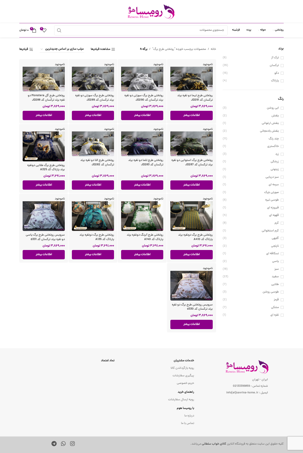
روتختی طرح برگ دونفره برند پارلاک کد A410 (195, 237)
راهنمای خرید (186, 392)
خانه (213, 49)
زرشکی (275, 162)
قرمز (276, 300)
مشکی (275, 307)
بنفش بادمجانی (269, 131)
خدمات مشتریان (184, 360)
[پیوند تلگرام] (54, 444)
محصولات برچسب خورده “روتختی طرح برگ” (179, 49)
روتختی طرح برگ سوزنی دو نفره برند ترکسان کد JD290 (143, 97)
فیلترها (23, 49)
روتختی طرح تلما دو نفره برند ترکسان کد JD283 (145, 162)
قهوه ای (274, 215)
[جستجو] (59, 30)
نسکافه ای (272, 254)
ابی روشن (273, 108)
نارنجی (275, 246)
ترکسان (274, 65)
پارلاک (275, 81)
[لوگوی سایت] (151, 12)
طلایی (275, 284)
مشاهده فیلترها (100, 49)
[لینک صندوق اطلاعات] (208, 444)
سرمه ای (274, 185)
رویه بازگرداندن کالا (182, 368)
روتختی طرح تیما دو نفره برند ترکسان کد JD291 (195, 97)
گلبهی (275, 238)
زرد (277, 154)
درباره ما (189, 416)
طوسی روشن (271, 292)
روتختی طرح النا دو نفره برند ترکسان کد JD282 (97, 162)
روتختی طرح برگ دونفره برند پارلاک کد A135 (96, 237)
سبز (276, 269)
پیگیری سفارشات (183, 375)
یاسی (275, 261)
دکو (276, 73)
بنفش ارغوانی (270, 123)
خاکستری (273, 146)
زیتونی (275, 169)
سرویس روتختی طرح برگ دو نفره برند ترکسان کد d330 (192, 307)
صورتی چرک (271, 192)
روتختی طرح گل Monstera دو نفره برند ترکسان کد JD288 (46, 97)
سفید (275, 277)
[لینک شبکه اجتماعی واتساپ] (63, 444)
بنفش (275, 116)
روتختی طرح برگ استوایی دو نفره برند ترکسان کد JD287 (192, 162)
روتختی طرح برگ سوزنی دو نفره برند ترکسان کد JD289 (94, 97)
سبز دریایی (272, 177)
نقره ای (274, 315)
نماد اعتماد (107, 360)
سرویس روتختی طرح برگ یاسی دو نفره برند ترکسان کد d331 (45, 237)
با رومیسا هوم (185, 408)
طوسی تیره (272, 200)
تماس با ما (187, 423)
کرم (277, 223)
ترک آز (275, 58)
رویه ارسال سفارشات (181, 399)
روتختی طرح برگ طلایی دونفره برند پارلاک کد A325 (46, 167)
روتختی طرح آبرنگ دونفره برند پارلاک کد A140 (145, 237)
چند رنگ (274, 139)
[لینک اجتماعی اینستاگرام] (72, 444)
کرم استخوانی (270, 231)
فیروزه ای (273, 208)
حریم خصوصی (185, 383)
